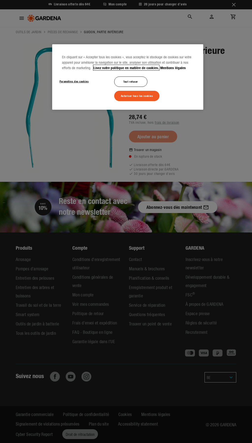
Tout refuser (130, 81)
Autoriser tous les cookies (137, 96)
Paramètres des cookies (74, 81)
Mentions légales (173, 67)
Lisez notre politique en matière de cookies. (126, 67)
